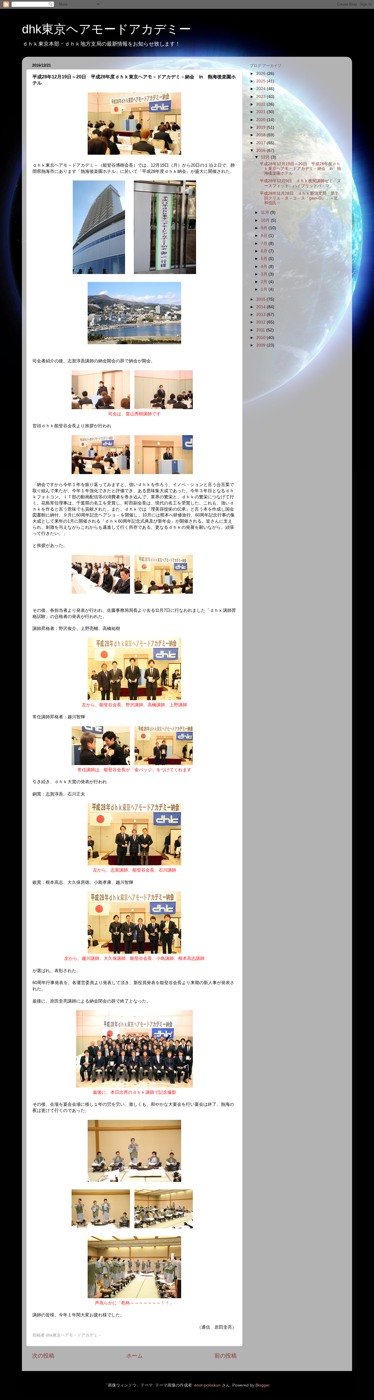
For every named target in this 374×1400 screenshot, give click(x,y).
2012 (261, 322)
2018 (261, 135)
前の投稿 (225, 1356)
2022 (261, 104)
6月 (265, 251)
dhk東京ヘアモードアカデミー (106, 29)
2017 (261, 143)
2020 (261, 120)
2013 (261, 314)
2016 (261, 150)
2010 (261, 337)
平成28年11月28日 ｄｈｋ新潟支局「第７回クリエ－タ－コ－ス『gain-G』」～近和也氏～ (299, 198)
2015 (261, 299)
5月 (265, 258)
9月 (265, 228)
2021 (261, 112)
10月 (266, 220)
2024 (261, 89)
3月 (265, 274)
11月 (265, 212)
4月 (265, 266)
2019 (261, 127)
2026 (261, 73)
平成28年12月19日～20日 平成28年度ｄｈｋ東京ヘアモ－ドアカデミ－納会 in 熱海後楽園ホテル (300, 168)
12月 (266, 157)
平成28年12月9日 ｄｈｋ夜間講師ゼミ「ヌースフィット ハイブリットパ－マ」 (300, 183)
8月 (265, 235)
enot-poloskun (207, 1385)
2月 (265, 282)
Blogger (262, 1385)
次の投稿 (43, 1356)
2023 (261, 96)
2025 (261, 81)
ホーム (134, 1356)
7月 (265, 243)
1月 (265, 289)
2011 (261, 330)
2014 (261, 307)
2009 (261, 345)
